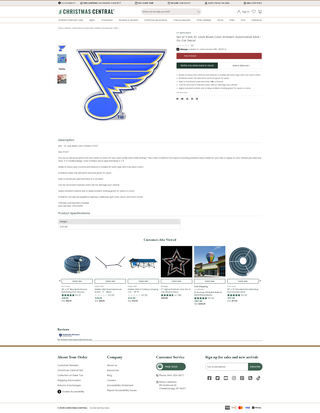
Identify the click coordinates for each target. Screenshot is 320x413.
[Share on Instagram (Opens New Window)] (234, 378)
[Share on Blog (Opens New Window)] (250, 378)
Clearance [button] (256, 20)
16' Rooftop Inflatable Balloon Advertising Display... (209, 293)
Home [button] (220, 20)
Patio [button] (232, 20)
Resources (113, 370)
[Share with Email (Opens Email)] (182, 99)
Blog (109, 375)
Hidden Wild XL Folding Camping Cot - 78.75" (143, 290)
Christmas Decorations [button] (155, 20)
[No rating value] (183, 45)
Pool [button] (243, 20)
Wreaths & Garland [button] (128, 20)
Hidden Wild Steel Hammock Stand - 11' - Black (108, 290)
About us (112, 365)
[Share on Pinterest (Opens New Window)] (197, 99)
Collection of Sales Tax (70, 375)
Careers (111, 380)
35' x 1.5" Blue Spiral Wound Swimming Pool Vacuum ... (77, 290)
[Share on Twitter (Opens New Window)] (192, 99)
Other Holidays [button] (203, 20)
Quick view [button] (77, 281)
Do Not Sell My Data (99, 407)
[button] (67, 3)
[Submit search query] (198, 12)
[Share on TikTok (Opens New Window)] (258, 378)
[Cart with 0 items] (260, 11)
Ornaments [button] (107, 20)
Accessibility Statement (120, 385)
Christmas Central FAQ (70, 370)
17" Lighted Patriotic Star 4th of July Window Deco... (176, 290)
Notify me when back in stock (197, 65)
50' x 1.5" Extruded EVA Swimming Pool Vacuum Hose (242, 290)
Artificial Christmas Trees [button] (70, 20)
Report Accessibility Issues (122, 390)
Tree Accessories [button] (181, 20)
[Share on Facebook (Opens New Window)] (177, 99)
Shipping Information (69, 380)
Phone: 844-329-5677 (171, 375)
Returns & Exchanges (69, 385)
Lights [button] (92, 20)
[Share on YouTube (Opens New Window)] (226, 378)
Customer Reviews (68, 365)
